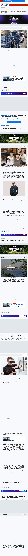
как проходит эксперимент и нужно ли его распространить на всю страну (17, 79)
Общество (11, 76)
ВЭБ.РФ (14, 474)
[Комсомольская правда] (7, 1)
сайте (9, 224)
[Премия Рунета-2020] (11, 1)
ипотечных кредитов (13, 212)
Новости (2, 125)
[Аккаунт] (26, 1)
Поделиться (25, 146)
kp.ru (25, 87)
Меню (1, 1)
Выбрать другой (5, 5)
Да (1, 5)
